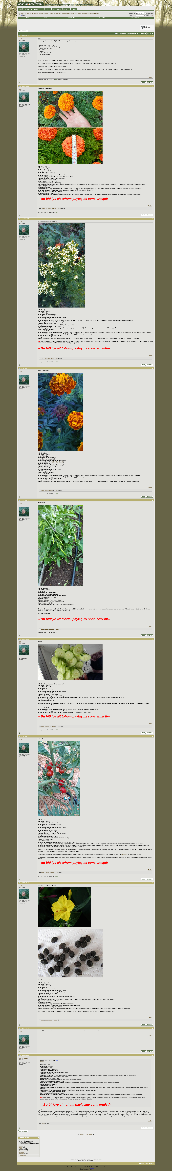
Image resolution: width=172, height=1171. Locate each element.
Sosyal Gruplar (57, 9)
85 (147, 27)
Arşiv (146, 1163)
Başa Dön (151, 1163)
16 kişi (57, 629)
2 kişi (56, 490)
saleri (21, 38)
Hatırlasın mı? (149, 13)
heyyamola (48, 208)
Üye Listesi (102, 17)
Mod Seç (149, 33)
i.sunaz (43, 1123)
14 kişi (59, 208)
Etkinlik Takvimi (135, 17)
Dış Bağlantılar (131, 33)
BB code (21, 1146)
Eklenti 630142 (44, 1061)
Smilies (20, 1147)
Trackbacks (22, 1150)
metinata (54, 208)
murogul (51, 490)
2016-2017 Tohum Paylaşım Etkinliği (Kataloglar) (88, 13)
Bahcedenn (124, 854)
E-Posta (74, 9)
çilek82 (46, 1020)
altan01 (50, 1020)
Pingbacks (21, 1152)
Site (20, 9)
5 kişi (55, 1020)
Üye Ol (27, 17)
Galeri (41, 9)
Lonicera (43, 208)
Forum (36, 9)
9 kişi (57, 358)
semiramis (23, 1058)
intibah (42, 629)
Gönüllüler (66, 9)
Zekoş (48, 358)
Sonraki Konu (89, 1134)
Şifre (130, 15)
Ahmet (52, 358)
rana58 (46, 629)
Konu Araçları (141, 33)
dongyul (46, 490)
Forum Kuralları (22, 1155)
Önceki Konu (82, 1134)
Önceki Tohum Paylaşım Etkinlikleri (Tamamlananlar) (62, 13)
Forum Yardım (71, 17)
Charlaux (47, 872)
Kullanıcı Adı (132, 13)
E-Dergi (48, 9)
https (151, 15)
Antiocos (52, 872)
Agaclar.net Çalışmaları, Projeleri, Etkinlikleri (37, 13)
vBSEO (92, 1168)
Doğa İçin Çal (28, 9)
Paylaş (150, 77)
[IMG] (20, 1148)
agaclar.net (23, 13)
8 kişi (57, 872)
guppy (42, 490)
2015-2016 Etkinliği (57, 462)
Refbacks (21, 1153)
